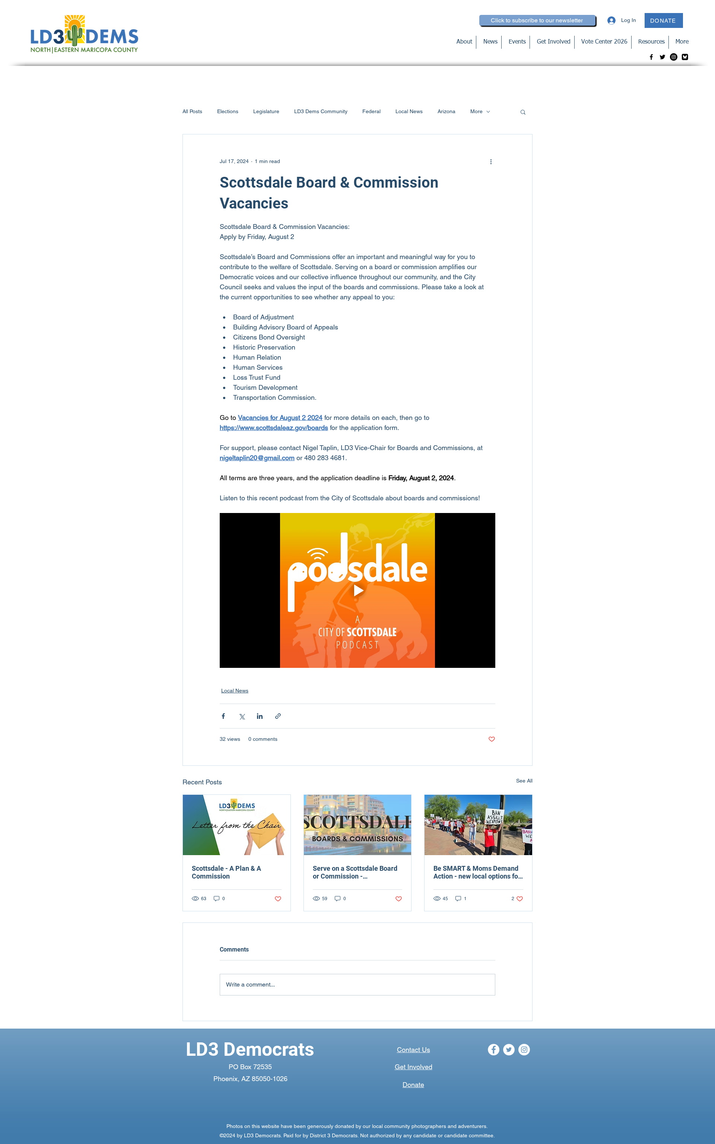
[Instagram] (673, 57)
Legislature (266, 111)
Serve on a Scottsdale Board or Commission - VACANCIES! (355, 872)
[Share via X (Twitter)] (241, 716)
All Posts (192, 111)
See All (524, 781)
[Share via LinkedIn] (259, 716)
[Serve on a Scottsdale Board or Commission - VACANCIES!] (357, 825)
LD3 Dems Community (320, 111)
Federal (371, 111)
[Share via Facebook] (223, 716)
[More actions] (490, 161)
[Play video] (357, 590)
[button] (523, 112)
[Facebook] (651, 57)
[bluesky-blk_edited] (685, 57)
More (476, 111)
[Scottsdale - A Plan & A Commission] (236, 825)
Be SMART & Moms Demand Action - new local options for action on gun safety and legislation (477, 872)
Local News (409, 111)
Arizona (446, 111)
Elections (227, 111)
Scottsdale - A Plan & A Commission (226, 872)
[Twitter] (662, 57)
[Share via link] (278, 716)
